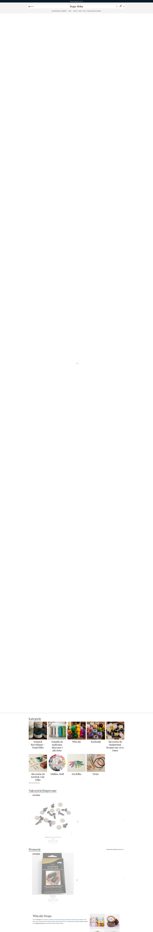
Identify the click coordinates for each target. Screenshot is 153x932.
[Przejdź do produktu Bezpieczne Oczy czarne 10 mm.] (53, 815)
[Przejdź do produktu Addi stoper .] (53, 874)
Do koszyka (50, 833)
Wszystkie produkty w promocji (115, 849)
